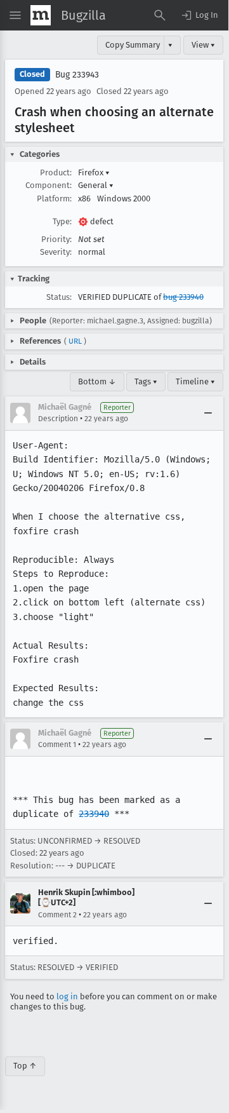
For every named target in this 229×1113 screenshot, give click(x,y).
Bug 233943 (77, 74)
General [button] (96, 185)
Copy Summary (132, 45)
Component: (48, 185)
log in (67, 996)
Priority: (56, 239)
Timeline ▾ (195, 381)
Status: (59, 297)
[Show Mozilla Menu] (40, 15)
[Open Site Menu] (15, 15)
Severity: (56, 252)
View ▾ (203, 45)
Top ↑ (25, 1065)
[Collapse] (208, 413)
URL (75, 341)
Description (58, 418)
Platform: (54, 198)
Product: (56, 172)
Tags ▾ (145, 381)
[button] (199, 15)
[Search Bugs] (160, 15)
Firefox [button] (94, 172)
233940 (94, 814)
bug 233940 (183, 297)
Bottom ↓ (97, 381)
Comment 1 (57, 744)
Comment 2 (57, 914)
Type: (62, 221)
